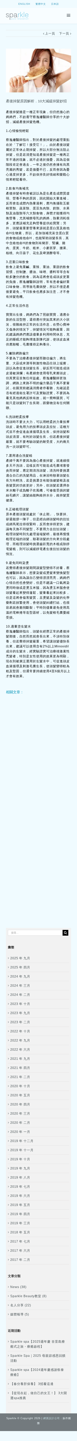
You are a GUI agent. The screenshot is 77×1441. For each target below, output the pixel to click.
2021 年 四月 (20, 1068)
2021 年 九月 (20, 1058)
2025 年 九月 (20, 958)
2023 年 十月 (20, 1004)
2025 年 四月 (20, 967)
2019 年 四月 (20, 1214)
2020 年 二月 (20, 1122)
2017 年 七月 (20, 1241)
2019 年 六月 (20, 1195)
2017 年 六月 (20, 1250)
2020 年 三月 (20, 1113)
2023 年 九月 (20, 1013)
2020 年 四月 (20, 1104)
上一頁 (50, 33)
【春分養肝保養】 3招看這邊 (32, 1384)
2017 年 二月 (20, 1259)
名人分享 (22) (20, 1305)
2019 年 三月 (20, 1223)
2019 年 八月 (20, 1177)
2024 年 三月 (20, 985)
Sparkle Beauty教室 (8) (28, 1296)
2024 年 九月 (20, 976)
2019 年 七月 (20, 1186)
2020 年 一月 (20, 1131)
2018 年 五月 (20, 1232)
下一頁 (64, 33)
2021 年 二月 (20, 1077)
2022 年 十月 (20, 1031)
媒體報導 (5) (19, 1314)
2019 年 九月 (20, 1168)
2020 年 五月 (20, 1095)
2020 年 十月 (20, 1086)
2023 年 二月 (20, 1022)
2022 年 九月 (20, 1040)
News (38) (18, 1287)
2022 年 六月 (20, 1049)
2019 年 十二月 (22, 1141)
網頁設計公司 (51, 1418)
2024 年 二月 (20, 994)
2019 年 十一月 (22, 1150)
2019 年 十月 (20, 1159)
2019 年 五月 (20, 1205)
